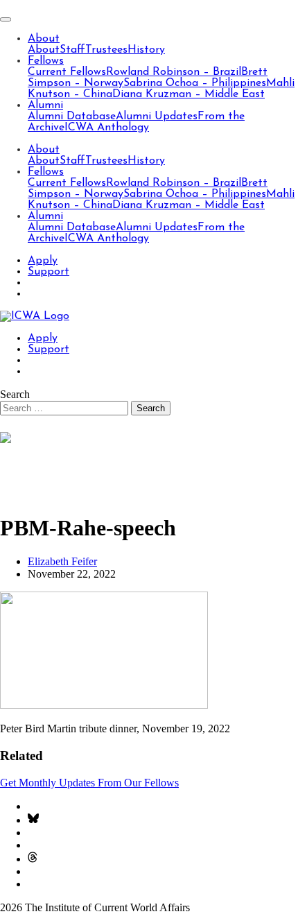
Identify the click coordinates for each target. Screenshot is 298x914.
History (146, 49)
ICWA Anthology (106, 127)
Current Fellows (67, 72)
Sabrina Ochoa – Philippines (194, 83)
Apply (43, 260)
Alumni (45, 105)
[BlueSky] (33, 820)
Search (15, 394)
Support (48, 271)
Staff (72, 49)
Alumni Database (72, 116)
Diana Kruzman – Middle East (188, 94)
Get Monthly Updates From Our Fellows (89, 782)
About (44, 38)
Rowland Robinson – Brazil (173, 72)
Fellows (46, 61)
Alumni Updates (157, 116)
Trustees (106, 49)
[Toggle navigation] (5, 19)
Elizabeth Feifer (62, 561)
